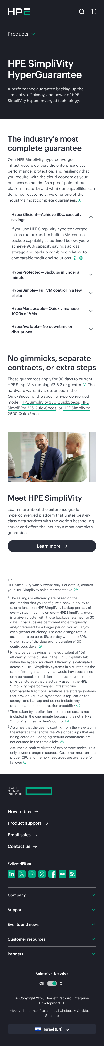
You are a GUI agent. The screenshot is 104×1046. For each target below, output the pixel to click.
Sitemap (52, 1015)
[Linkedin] (11, 874)
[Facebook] (52, 874)
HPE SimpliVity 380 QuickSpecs (50, 402)
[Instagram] (32, 874)
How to (19, 811)
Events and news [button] (23, 924)
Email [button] (19, 834)
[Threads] (42, 874)
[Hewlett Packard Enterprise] (19, 11)
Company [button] (17, 895)
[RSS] (72, 874)
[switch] (52, 983)
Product (24, 823)
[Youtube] (62, 874)
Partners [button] (15, 954)
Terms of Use (37, 1011)
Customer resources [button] (26, 939)
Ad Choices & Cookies (71, 1011)
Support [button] (15, 909)
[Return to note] (76, 589)
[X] (22, 874)
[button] (82, 11)
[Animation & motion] (52, 983)
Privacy (14, 1011)
